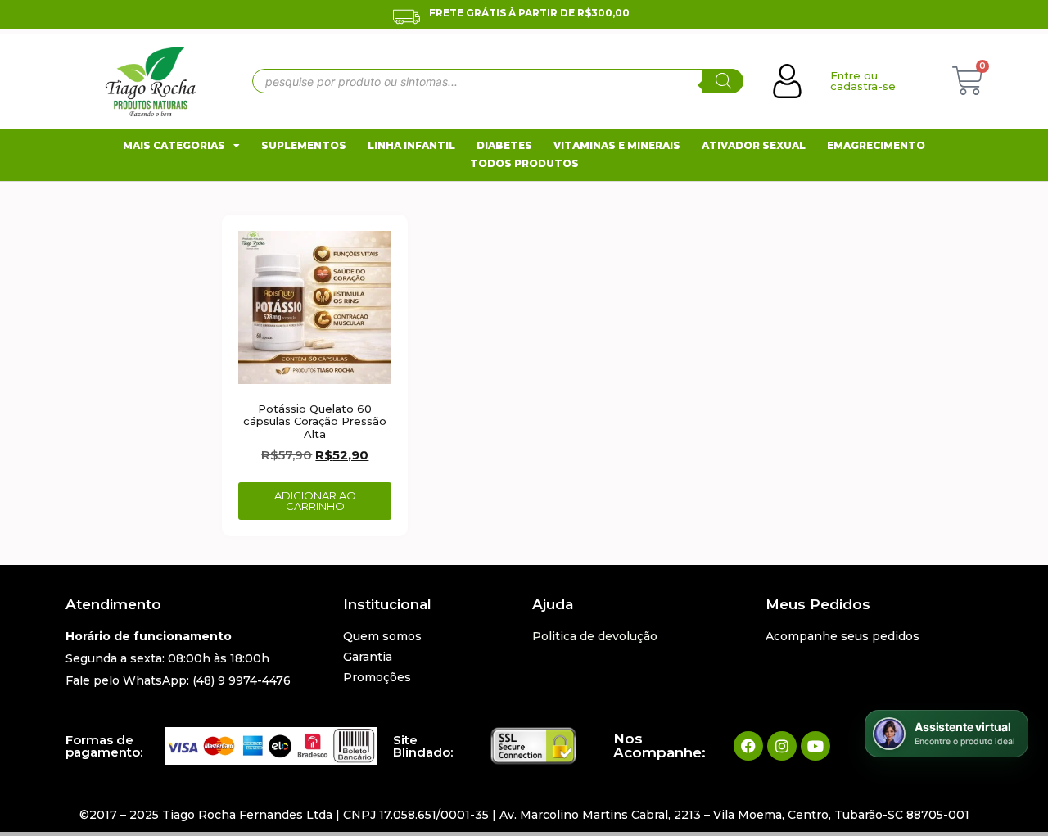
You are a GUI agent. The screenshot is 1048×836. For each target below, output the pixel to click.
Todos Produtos (524, 163)
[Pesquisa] (722, 81)
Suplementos (303, 145)
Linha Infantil (411, 145)
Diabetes (504, 145)
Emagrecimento (876, 145)
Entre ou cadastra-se (863, 81)
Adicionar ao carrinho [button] (315, 501)
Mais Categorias (174, 145)
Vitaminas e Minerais (616, 145)
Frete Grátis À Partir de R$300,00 (529, 13)
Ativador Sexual (754, 145)
